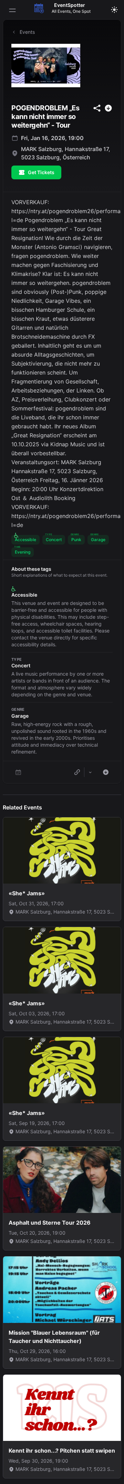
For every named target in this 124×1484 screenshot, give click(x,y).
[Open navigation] (12, 10)
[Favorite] (18, 772)
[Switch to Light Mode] (114, 10)
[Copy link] (77, 772)
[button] (25, 540)
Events (27, 32)
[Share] (90, 772)
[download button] (108, 108)
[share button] (97, 108)
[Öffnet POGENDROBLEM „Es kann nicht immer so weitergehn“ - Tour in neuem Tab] (62, 65)
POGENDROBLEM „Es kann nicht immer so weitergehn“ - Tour (45, 116)
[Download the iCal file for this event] (106, 772)
